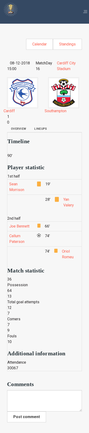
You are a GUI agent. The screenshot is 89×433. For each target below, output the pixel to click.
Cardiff (9, 111)
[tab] (18, 128)
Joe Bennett (19, 226)
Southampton (55, 111)
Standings (67, 44)
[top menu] (85, 12)
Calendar (39, 44)
